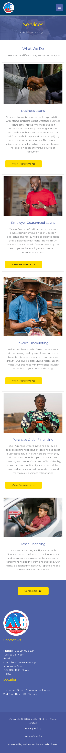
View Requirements (23, 163)
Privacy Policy (33, 728)
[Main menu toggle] (59, 7)
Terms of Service (33, 736)
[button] (33, 591)
